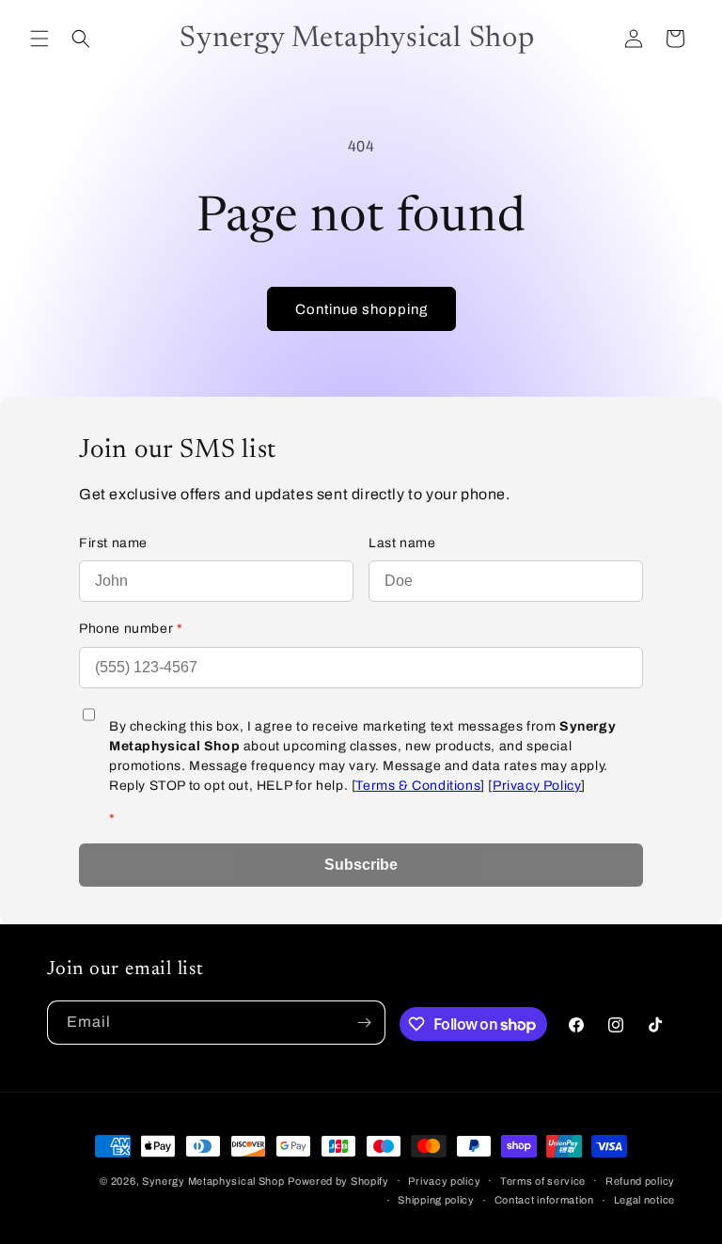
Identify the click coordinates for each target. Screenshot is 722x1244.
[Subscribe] (364, 1022)
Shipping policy (436, 1199)
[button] (39, 38)
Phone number (130, 629)
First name (113, 543)
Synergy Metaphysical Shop (213, 1181)
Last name (402, 543)
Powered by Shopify (338, 1181)
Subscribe (361, 865)
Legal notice (644, 1199)
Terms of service (543, 1181)
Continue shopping (361, 309)
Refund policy (640, 1181)
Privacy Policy (537, 786)
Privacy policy (444, 1181)
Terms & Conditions (417, 786)
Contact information (544, 1199)
